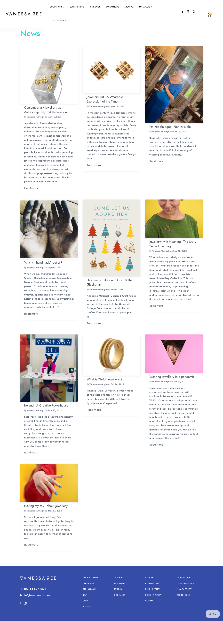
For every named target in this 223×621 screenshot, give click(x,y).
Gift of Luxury (90, 577)
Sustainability (145, 7)
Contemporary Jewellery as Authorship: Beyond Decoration (45, 109)
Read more (31, 188)
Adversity (87, 606)
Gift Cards (95, 7)
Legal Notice (183, 577)
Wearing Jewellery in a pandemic (171, 376)
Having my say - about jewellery (46, 505)
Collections (56, 7)
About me (129, 7)
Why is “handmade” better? (43, 262)
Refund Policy (152, 589)
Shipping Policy (153, 595)
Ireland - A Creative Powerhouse (46, 405)
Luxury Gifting (77, 7)
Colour (118, 577)
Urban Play (88, 583)
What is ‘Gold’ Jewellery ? (104, 379)
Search (149, 577)
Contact (150, 600)
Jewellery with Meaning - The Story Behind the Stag (172, 243)
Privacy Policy (183, 589)
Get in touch (59, 21)
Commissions (112, 7)
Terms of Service (185, 583)
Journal (118, 589)
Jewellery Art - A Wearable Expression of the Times (105, 99)
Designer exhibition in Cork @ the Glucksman (109, 282)
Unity (85, 600)
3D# (85, 595)
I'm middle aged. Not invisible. (170, 126)
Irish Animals (89, 589)
